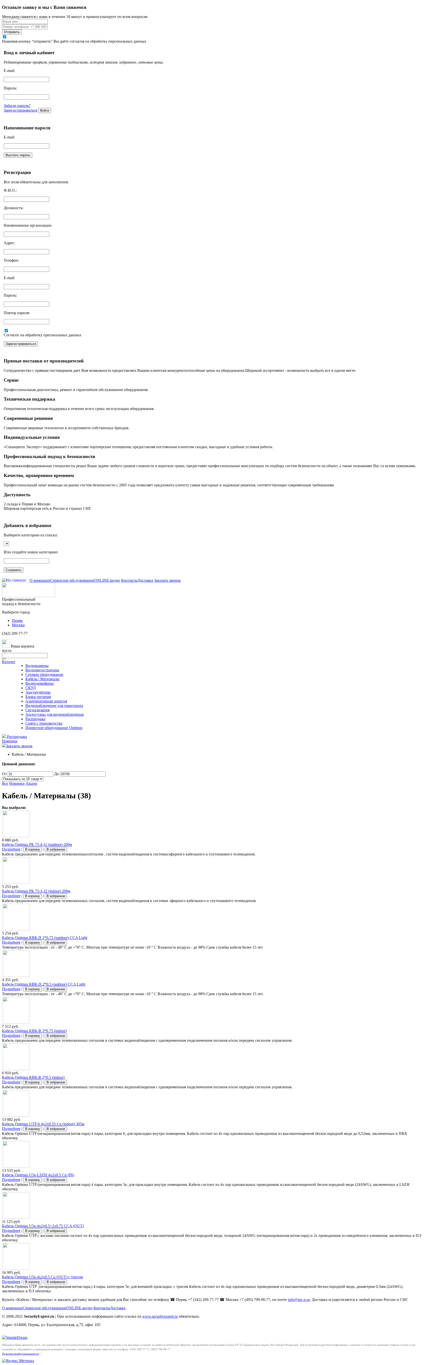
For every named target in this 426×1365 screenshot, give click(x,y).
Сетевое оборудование (44, 674)
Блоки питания (38, 697)
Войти (44, 110)
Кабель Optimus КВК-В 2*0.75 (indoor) (34, 1031)
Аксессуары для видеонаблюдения (54, 714)
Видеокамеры (37, 666)
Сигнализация (37, 710)
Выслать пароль (18, 155)
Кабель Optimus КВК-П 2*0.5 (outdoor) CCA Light (43, 984)
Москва (18, 625)
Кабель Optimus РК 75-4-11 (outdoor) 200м (37, 844)
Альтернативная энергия (46, 701)
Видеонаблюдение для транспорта (54, 705)
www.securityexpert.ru (160, 1316)
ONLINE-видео (107, 580)
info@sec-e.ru (299, 1299)
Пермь (17, 620)
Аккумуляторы (38, 692)
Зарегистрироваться (20, 110)
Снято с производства (43, 723)
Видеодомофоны (39, 683)
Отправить (12, 32)
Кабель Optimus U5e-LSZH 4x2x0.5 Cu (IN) (38, 1175)
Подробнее (11, 849)
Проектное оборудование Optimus (53, 728)
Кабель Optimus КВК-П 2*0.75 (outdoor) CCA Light (44, 938)
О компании (40, 580)
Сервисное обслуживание (72, 580)
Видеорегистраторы (42, 670)
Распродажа (35, 719)
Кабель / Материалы (42, 679)
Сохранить (13, 570)
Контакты (129, 580)
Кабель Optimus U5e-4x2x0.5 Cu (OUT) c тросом (42, 1277)
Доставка (145, 580)
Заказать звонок (167, 580)
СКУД (30, 688)
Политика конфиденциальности (20, 1353)
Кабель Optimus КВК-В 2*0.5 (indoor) (33, 1077)
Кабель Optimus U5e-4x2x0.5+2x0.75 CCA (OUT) (43, 1226)
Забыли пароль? (17, 105)
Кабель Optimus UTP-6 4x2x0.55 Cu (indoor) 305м (43, 1124)
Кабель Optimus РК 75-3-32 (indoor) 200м (36, 891)
